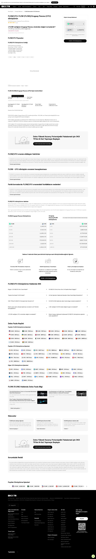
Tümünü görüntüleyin (15, 164)
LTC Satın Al (50, 531)
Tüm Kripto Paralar (25, 522)
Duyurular (36, 524)
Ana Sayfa (10, 11)
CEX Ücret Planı (37, 514)
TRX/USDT (63, 522)
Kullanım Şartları (81, 468)
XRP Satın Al (50, 522)
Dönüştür (55, 6)
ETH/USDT (63, 516)
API (35, 512)
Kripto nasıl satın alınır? (66, 539)
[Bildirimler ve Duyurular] (91, 6)
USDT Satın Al (51, 512)
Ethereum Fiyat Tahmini (66, 535)
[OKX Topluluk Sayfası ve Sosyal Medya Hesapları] (17, 552)
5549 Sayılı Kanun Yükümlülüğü (11, 534)
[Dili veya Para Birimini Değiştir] (93, 6)
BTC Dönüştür (51, 539)
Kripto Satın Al (24, 516)
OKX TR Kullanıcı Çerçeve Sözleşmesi (13, 514)
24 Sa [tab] (15, 57)
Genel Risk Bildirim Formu (13, 519)
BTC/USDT (63, 514)
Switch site (54, 2)
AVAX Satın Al (50, 528)
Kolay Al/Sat (49, 6)
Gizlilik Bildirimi (11, 516)
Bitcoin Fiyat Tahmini (65, 533)
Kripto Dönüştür (24, 518)
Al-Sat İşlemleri (24, 520)
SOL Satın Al (50, 520)
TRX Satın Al (50, 524)
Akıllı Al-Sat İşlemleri (26, 6)
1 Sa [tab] (10, 57)
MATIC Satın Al (51, 518)
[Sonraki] (86, 486)
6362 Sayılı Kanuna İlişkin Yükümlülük (13, 537)
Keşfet (14, 6)
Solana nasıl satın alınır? (66, 546)
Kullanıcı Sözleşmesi (52, 470)
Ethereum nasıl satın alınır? (65, 544)
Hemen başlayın (14, 428)
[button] (74, 6)
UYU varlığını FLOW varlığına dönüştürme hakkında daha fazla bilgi (75, 217)
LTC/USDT (63, 531)
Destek (60, 6)
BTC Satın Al (50, 514)
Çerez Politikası (11, 523)
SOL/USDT (63, 520)
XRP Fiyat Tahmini (65, 537)
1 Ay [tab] (23, 57)
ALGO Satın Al (51, 526)
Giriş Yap (78, 6)
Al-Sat (19, 6)
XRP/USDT (63, 524)
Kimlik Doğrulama (50, 271)
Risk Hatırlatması (14, 470)
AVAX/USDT (63, 528)
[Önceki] (9, 486)
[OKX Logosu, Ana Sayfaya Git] (6, 6)
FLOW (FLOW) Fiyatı (18, 110)
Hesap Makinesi (19, 11)
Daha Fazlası (65, 6)
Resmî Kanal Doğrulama (39, 522)
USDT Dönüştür (51, 537)
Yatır (39, 6)
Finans (34, 6)
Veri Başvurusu (11, 525)
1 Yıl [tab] (27, 57)
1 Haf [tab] (19, 57)
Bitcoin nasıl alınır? (65, 541)
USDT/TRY (63, 512)
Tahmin (66, 428)
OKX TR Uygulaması (12, 527)
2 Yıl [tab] (32, 57)
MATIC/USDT (64, 518)
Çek (43, 6)
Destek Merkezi (37, 520)
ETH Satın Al (50, 516)
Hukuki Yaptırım (11, 521)
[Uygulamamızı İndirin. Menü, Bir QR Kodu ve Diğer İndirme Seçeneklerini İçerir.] (88, 6)
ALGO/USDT (63, 526)
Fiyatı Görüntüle (41, 428)
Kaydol (83, 6)
